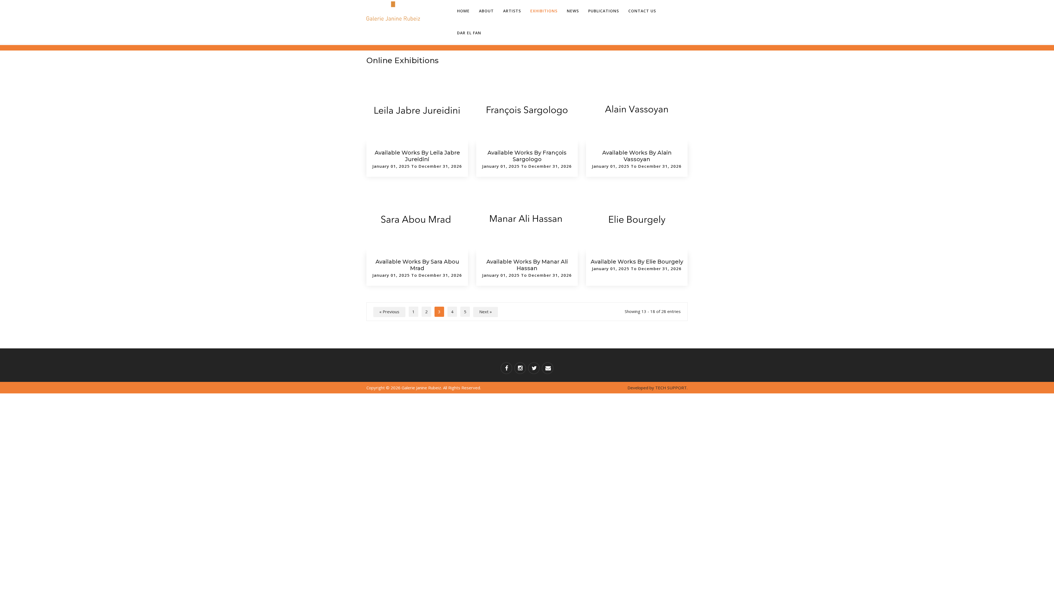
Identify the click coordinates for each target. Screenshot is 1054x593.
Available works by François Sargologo (527, 156)
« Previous (389, 311)
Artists (512, 10)
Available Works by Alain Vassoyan (637, 156)
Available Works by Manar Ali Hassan (527, 265)
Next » (485, 311)
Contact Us (642, 10)
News (573, 10)
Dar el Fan (469, 32)
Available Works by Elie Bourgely (637, 261)
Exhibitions (543, 10)
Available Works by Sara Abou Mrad (417, 265)
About (486, 10)
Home (463, 10)
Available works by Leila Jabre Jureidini (417, 156)
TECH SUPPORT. (671, 387)
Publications (603, 10)
